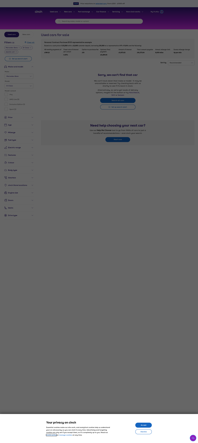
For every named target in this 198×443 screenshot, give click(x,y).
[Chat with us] (193, 438)
